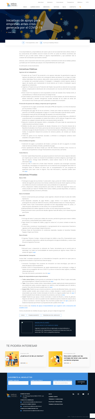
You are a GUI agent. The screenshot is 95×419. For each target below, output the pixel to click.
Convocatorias (59, 2)
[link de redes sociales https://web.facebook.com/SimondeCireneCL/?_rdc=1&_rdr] (88, 394)
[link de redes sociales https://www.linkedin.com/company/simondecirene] (73, 394)
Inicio (25, 7)
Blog (64, 7)
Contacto (73, 7)
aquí (30, 162)
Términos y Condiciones (56, 399)
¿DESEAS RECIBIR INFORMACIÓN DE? (62, 380)
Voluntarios (50, 2)
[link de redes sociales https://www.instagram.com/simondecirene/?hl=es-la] (78, 394)
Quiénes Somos (35, 7)
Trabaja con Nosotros (56, 404)
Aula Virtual (40, 2)
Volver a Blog (12, 32)
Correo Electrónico (37, 380)
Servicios (46, 7)
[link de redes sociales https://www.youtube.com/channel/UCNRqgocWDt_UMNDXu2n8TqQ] (83, 394)
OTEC (87, 2)
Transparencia (70, 2)
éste (63, 295)
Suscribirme (81, 381)
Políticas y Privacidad (55, 401)
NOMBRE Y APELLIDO (13, 380)
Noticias (56, 7)
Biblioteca (79, 2)
